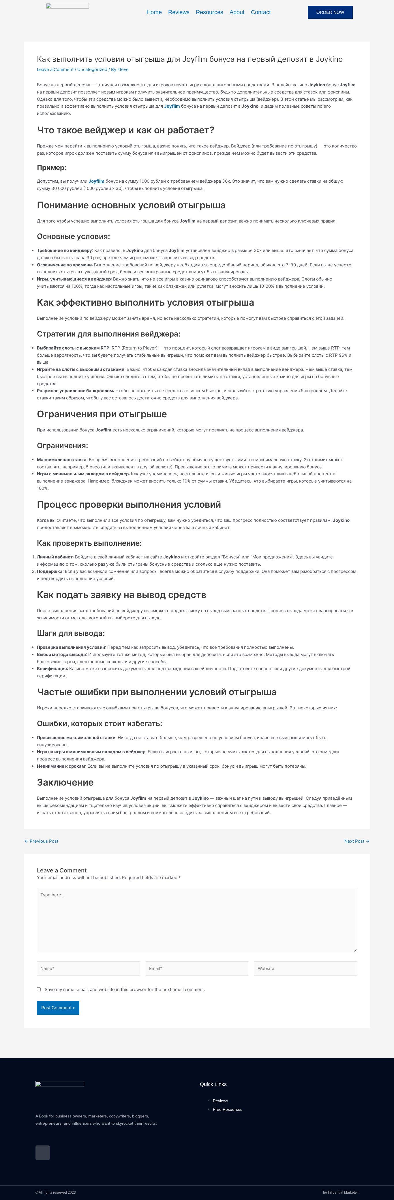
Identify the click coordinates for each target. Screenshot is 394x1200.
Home (154, 12)
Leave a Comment (55, 69)
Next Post (356, 841)
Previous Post (41, 841)
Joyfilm (172, 106)
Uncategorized (92, 69)
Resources (209, 12)
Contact (261, 12)
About (237, 12)
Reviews (179, 12)
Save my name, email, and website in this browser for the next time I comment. (125, 989)
